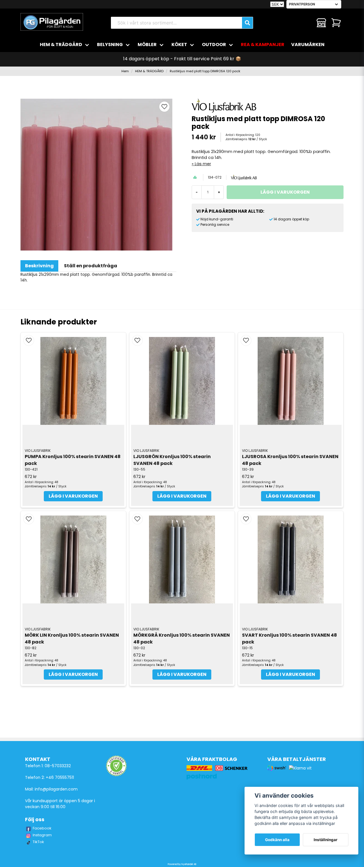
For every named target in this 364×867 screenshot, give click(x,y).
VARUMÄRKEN (307, 44)
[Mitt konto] (321, 22)
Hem (125, 71)
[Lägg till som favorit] (306, 22)
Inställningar (326, 839)
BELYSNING (110, 44)
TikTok (38, 842)
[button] (164, 107)
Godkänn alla (277, 839)
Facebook (42, 828)
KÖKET (179, 44)
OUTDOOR (214, 44)
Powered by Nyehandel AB (182, 864)
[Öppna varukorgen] (336, 22)
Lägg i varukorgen (73, 496)
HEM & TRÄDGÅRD (61, 44)
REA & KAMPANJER (262, 44)
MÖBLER (147, 44)
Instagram (42, 835)
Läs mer (203, 164)
